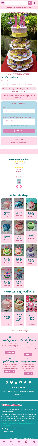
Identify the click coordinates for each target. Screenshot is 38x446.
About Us (28, 354)
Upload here (10, 352)
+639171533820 (7, 431)
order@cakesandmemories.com (13, 429)
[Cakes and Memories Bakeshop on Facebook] (7, 382)
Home (9, 7)
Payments (28, 373)
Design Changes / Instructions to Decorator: (17, 117)
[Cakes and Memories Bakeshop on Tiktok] (25, 382)
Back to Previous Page (19, 331)
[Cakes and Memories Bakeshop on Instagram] (16, 382)
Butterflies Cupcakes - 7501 (22, 7)
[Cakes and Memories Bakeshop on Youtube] (20, 382)
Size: (17, 85)
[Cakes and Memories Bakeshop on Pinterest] (11, 382)
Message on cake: (9, 107)
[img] (19, 161)
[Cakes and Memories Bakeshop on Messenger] (30, 382)
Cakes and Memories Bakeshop (24, 438)
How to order (9, 371)
